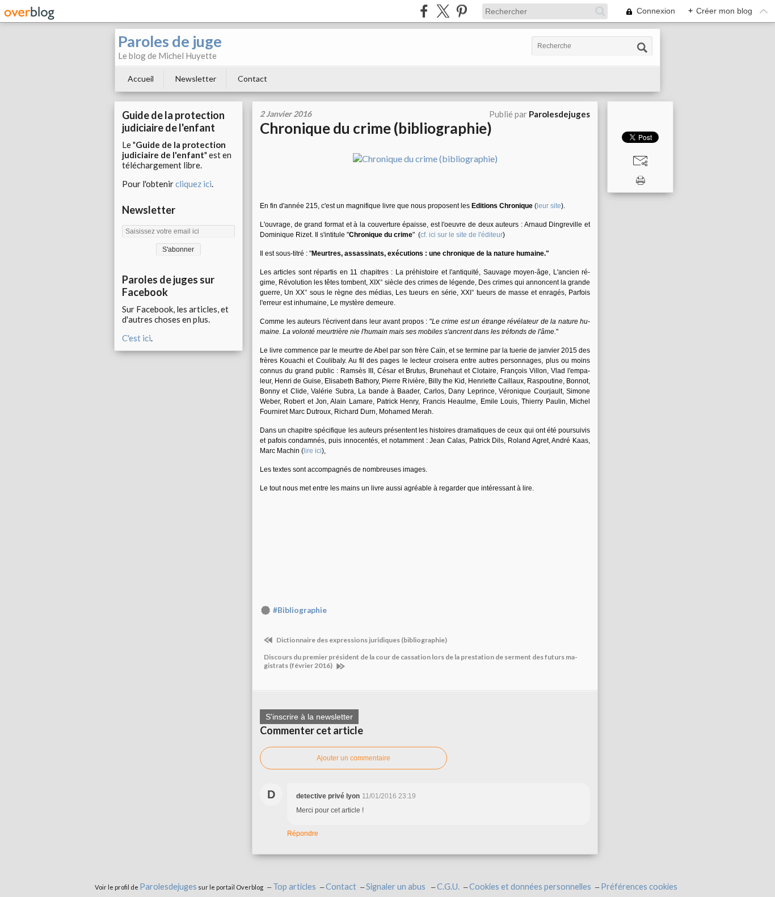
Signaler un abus (396, 886)
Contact (252, 78)
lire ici (313, 451)
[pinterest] (461, 11)
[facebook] (424, 11)
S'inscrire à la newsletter (309, 716)
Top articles (294, 886)
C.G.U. (448, 886)
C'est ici (136, 338)
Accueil (141, 78)
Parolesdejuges (168, 886)
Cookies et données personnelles (530, 886)
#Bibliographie (300, 610)
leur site (549, 206)
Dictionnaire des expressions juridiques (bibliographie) (361, 640)
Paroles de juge (170, 41)
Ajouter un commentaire (353, 758)
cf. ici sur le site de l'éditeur (461, 235)
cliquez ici (193, 184)
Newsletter (195, 78)
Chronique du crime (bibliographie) (376, 128)
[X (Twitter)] (443, 11)
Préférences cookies (639, 886)
